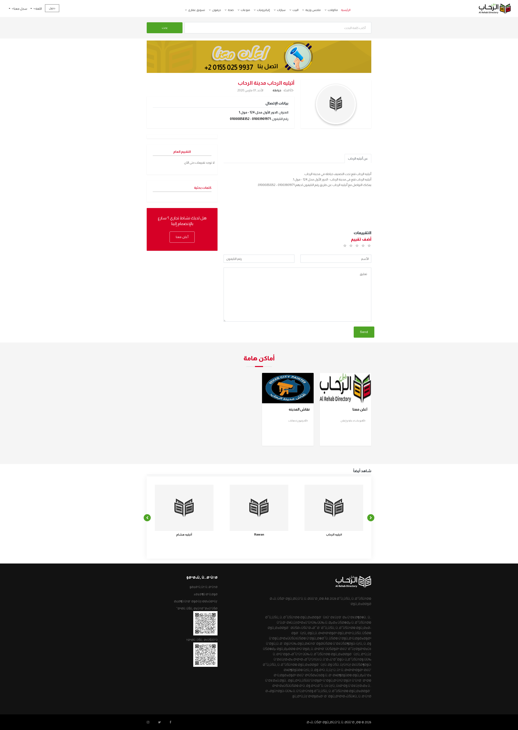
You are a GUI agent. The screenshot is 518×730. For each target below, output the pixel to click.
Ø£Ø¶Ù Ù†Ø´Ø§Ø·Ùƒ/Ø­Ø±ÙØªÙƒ (196, 601)
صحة (231, 10)
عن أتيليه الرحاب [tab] (358, 158)
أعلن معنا (182, 237)
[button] (324, 10)
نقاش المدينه (299, 409)
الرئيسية (345, 10)
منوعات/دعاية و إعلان (352, 420)
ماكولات (333, 10)
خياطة (277, 90)
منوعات (245, 10)
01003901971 (261, 119)
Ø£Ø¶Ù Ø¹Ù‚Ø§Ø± (206, 594)
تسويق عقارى (196, 10)
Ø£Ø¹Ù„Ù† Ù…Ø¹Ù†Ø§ (204, 587)
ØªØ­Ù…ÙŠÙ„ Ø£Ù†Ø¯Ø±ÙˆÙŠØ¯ (197, 608)
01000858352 (239, 119)
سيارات (281, 10)
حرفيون (216, 10)
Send (364, 332)
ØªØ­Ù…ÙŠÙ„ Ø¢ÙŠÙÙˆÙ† (202, 639)
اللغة (38, 8)
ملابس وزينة (313, 10)
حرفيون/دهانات (296, 420)
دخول (52, 8)
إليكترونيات (263, 10)
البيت (295, 10)
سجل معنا (20, 8)
